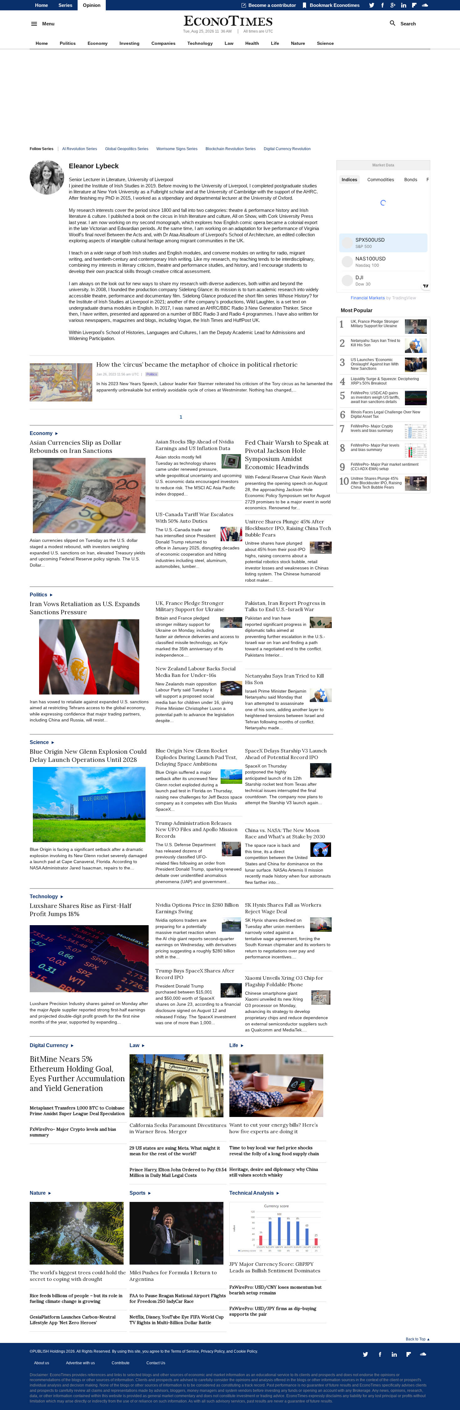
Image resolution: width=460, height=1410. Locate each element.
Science (325, 43)
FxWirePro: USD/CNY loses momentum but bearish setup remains (275, 1290)
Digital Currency (49, 1045)
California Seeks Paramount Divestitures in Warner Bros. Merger (178, 1128)
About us (41, 1363)
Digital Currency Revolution (287, 149)
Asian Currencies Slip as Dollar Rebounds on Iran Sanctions (75, 446)
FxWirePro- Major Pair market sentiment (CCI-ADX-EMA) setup (384, 466)
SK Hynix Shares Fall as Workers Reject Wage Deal (283, 908)
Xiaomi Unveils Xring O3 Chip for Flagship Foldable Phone (284, 981)
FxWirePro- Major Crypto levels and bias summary (372, 428)
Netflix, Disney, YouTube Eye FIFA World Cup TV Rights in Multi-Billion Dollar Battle (177, 1319)
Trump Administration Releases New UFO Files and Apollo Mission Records (197, 829)
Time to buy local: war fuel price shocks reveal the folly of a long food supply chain (274, 1150)
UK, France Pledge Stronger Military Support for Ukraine (190, 606)
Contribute (121, 1363)
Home (41, 5)
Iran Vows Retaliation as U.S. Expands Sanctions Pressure (85, 608)
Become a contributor (272, 5)
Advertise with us (80, 1363)
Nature (298, 43)
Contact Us (155, 1363)
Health (252, 43)
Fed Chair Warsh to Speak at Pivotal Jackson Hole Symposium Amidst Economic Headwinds (287, 454)
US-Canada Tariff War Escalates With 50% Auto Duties (194, 517)
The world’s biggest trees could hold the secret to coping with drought (78, 1275)
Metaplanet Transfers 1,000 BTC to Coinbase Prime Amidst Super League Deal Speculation (77, 1110)
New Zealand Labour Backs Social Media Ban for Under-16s (196, 671)
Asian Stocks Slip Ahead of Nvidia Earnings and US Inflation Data (195, 444)
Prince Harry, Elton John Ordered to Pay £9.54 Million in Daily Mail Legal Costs (178, 1172)
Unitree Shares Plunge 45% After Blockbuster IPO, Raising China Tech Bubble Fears (288, 528)
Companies (163, 43)
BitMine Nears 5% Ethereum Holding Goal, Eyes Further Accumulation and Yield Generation (77, 1073)
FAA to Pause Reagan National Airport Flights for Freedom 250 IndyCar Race (178, 1298)
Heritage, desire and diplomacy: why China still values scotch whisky (273, 1172)
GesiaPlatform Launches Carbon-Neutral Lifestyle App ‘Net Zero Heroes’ (72, 1319)
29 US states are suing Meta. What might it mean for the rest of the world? (175, 1150)
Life (275, 43)
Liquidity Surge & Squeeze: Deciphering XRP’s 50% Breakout (385, 381)
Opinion (91, 5)
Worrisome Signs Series (176, 149)
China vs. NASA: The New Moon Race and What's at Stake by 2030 (285, 833)
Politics (68, 43)
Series (65, 5)
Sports (138, 1193)
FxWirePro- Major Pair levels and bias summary (375, 447)
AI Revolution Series (79, 149)
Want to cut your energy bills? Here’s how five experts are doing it (273, 1128)
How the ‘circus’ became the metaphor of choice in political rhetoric (197, 364)
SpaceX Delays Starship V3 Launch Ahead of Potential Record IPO (286, 753)
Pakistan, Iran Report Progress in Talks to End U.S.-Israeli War (285, 606)
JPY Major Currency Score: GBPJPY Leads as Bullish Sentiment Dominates (274, 1267)
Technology (200, 43)
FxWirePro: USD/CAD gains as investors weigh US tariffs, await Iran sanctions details (375, 397)
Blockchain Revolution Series (231, 149)
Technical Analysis (252, 1193)
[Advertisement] (230, 96)
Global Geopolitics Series (126, 149)
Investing (130, 43)
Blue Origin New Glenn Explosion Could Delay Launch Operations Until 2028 (88, 755)
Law (229, 43)
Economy (98, 43)
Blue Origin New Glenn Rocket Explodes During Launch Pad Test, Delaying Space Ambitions (196, 757)
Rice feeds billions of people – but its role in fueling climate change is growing (76, 1298)
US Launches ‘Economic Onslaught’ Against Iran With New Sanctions (375, 364)
